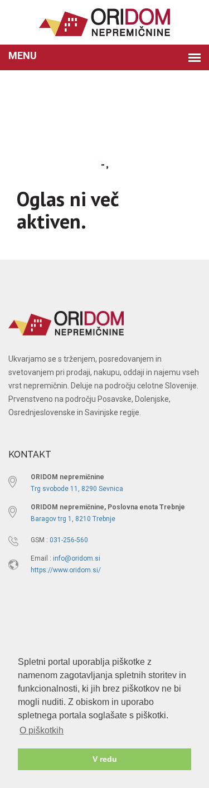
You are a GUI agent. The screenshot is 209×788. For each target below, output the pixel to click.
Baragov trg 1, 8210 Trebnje (73, 519)
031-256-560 (69, 540)
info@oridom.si (76, 558)
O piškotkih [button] (42, 730)
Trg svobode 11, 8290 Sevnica (77, 489)
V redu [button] (105, 759)
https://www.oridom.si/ (66, 570)
